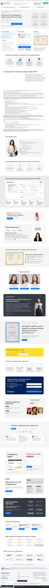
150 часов (8, 33)
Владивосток (10, 545)
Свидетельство (37, 33)
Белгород (19, 542)
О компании (19, 572)
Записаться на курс (24, 47)
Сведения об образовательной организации (20, 0)
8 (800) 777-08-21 (32, 143)
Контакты (41, 0)
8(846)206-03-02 (37, 3)
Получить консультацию (17, 23)
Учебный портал (45, 4)
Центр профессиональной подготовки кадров (7, 3)
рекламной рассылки (43, 578)
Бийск (29, 542)
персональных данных (43, 577)
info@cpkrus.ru (46, 0)
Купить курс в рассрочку (23, 354)
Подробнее (2, 584)
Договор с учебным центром (32, 322)
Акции (38, 0)
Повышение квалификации (24, 7)
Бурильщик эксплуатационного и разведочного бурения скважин (11, 525)
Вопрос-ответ (29, 0)
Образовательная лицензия (7, 4)
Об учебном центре (8, 0)
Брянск (39, 542)
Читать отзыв (8, 442)
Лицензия (44, 33)
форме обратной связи (26, 147)
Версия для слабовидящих (22, 580)
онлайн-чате (25, 144)
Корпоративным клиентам (34, 0)
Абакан (10, 539)
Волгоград (29, 545)
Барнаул (10, 542)
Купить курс (10, 218)
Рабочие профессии (40, 7)
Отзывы (13, 0)
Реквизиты (19, 578)
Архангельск (29, 539)
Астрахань (39, 539)
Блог (26, 0)
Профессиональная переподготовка (9, 7)
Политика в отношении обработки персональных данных (21, 583)
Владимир (19, 545)
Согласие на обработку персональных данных (34, 583)
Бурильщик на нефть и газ (36, 524)
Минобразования (33, 336)
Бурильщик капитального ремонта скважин (23, 525)
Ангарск (19, 539)
